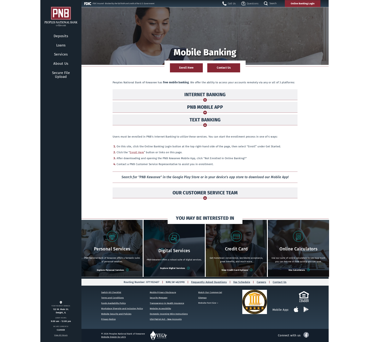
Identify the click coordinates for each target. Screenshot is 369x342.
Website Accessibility (160, 308)
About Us (60, 63)
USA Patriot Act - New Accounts (166, 319)
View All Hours (60, 335)
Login (303, 3)
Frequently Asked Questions (209, 282)
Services (61, 54)
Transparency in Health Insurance (167, 303)
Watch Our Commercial (210, 292)
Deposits (61, 36)
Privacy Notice (108, 319)
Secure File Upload (61, 75)
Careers (261, 282)
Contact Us (224, 67)
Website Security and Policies (116, 314)
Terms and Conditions (112, 297)
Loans (61, 45)
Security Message (158, 297)
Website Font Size (208, 303)
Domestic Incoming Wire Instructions (169, 314)
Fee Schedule (241, 282)
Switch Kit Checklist (111, 292)
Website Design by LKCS (113, 337)
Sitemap (202, 297)
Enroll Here (188, 69)
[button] (250, 3)
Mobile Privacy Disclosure (163, 292)
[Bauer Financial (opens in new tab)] (257, 302)
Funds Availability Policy (113, 303)
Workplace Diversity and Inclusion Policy (122, 308)
